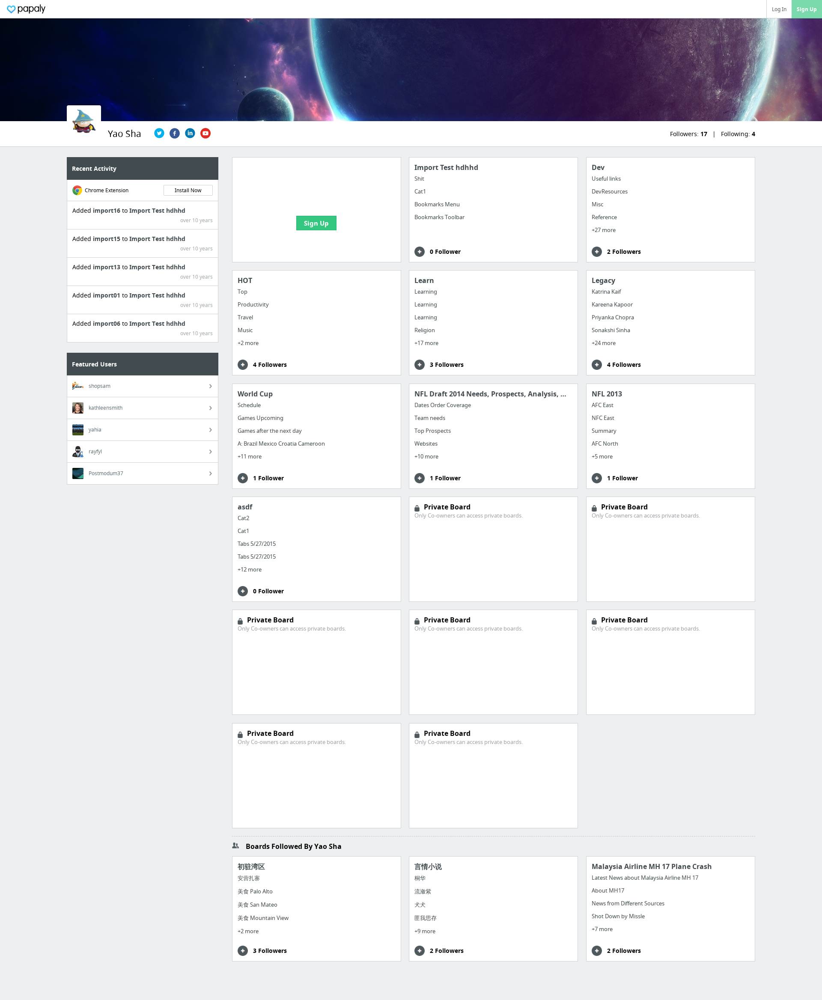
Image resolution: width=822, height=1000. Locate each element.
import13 (107, 267)
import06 (107, 323)
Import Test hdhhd (157, 210)
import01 (107, 295)
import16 (107, 210)
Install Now (188, 190)
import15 (107, 239)
